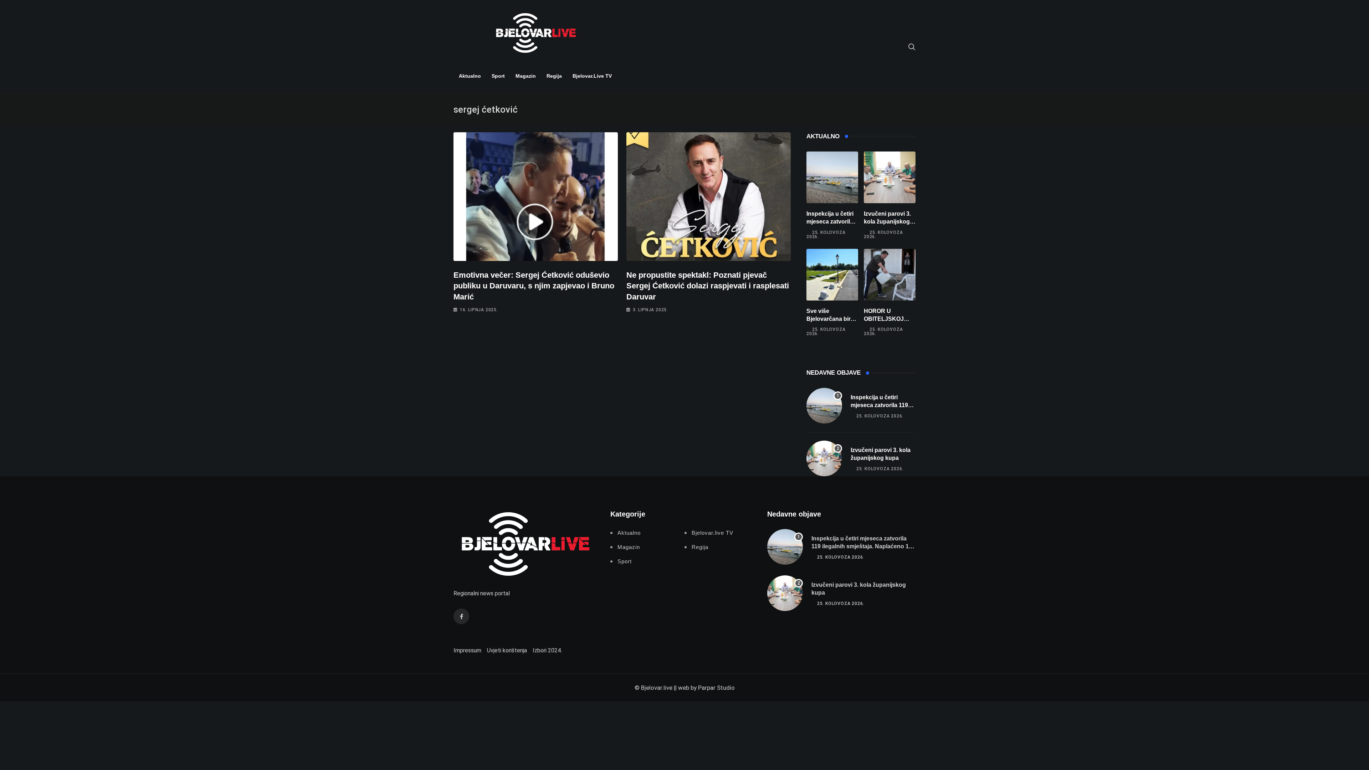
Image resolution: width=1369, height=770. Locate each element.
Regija (554, 76)
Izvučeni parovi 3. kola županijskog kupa (887, 222)
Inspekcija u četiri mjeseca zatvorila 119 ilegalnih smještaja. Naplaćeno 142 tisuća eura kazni (863, 546)
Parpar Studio (716, 687)
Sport (498, 76)
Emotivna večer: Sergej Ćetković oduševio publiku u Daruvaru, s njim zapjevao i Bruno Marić (533, 286)
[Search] (912, 46)
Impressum (467, 650)
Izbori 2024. (547, 650)
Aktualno (470, 76)
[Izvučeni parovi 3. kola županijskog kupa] (890, 177)
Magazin (526, 76)
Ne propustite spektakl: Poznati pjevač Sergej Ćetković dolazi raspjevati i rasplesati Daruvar (707, 286)
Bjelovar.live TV (592, 76)
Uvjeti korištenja (507, 650)
